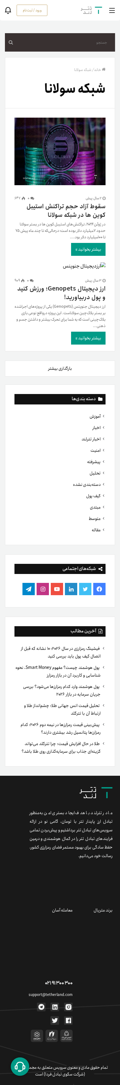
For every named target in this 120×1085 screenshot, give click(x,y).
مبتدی (95, 507)
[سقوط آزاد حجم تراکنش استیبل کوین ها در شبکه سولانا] (60, 153)
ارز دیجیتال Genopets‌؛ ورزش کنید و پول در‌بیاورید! (61, 293)
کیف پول (93, 496)
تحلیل (95, 473)
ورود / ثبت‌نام (32, 10)
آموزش (95, 416)
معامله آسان (62, 910)
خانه (98, 70)
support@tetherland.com (51, 995)
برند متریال (103, 910)
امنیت (95, 450)
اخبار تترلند (91, 439)
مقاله (96, 530)
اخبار (97, 427)
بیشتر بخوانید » (88, 249)
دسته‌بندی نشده (87, 484)
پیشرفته (94, 462)
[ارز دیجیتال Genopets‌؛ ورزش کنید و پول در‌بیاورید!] (60, 266)
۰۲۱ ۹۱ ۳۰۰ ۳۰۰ (59, 983)
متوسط (95, 518)
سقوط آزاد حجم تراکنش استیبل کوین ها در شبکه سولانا (66, 211)
